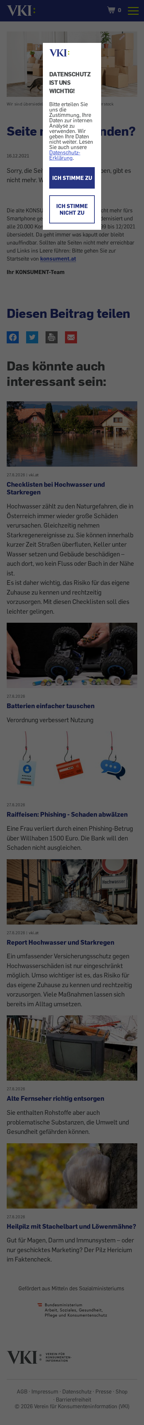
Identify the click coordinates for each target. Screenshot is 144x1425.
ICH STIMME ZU (72, 178)
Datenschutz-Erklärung (64, 155)
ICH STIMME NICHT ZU (72, 209)
